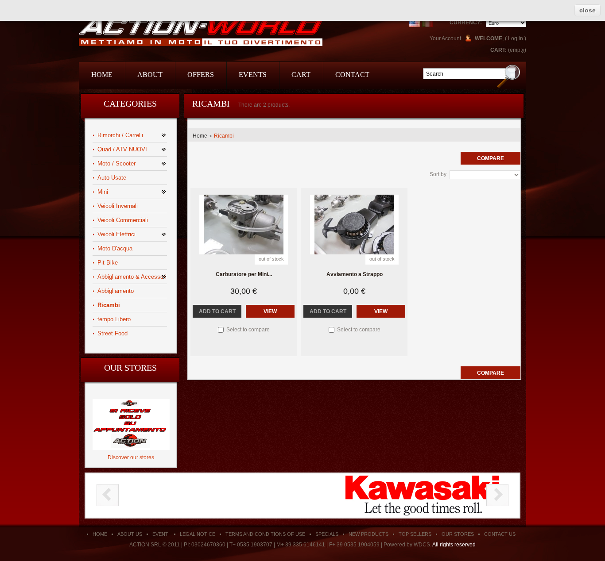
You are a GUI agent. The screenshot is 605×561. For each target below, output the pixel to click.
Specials (326, 534)
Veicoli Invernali (117, 206)
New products (368, 534)
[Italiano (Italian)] (427, 22)
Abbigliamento (115, 291)
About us (129, 534)
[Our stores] (131, 402)
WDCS (422, 545)
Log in (515, 38)
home (101, 74)
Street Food (112, 333)
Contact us (500, 534)
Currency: (466, 22)
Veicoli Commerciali (122, 220)
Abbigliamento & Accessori (132, 276)
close (587, 10)
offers (200, 74)
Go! (508, 76)
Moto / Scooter (116, 163)
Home (200, 136)
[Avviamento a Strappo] (354, 224)
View (270, 311)
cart (300, 74)
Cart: (498, 50)
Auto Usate (111, 177)
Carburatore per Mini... (244, 274)
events (253, 74)
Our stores (130, 368)
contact (352, 74)
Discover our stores (131, 457)
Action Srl (200, 32)
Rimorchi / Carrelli (120, 135)
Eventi (161, 534)
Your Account (445, 38)
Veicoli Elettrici (116, 234)
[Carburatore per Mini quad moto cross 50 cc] (243, 224)
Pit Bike (107, 262)
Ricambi (108, 305)
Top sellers (415, 534)
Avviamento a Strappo (354, 274)
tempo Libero (114, 319)
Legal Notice (197, 534)
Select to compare (248, 330)
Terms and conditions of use (265, 534)
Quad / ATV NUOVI (122, 149)
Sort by (438, 174)
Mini (102, 191)
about (150, 74)
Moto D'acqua (114, 248)
